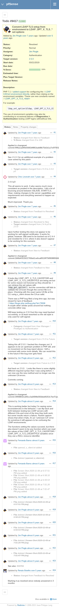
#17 (54, 463)
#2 (55, 152)
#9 (55, 273)
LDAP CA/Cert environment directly (27, 93)
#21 (54, 535)
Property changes (28, 127)
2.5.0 (31, 59)
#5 (55, 206)
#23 (54, 561)
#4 (55, 177)
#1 (55, 133)
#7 (55, 245)
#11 (54, 334)
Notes (15, 127)
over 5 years (36, 571)
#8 (55, 262)
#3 (55, 164)
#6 (55, 217)
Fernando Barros (25, 440)
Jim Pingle (17, 36)
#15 (54, 440)
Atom (54, 599)
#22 (54, 548)
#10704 (20, 566)
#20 (54, 522)
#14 (54, 401)
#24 (54, 570)
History (7, 127)
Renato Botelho (24, 571)
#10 (54, 321)
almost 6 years (33, 358)
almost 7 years (33, 334)
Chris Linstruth (24, 177)
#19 (54, 510)
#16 (54, 453)
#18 (54, 497)
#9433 (15, 157)
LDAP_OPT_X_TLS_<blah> (17, 98)
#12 (54, 358)
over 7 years (28, 36)
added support (19, 92)
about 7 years (33, 321)
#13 (54, 384)
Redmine (21, 605)
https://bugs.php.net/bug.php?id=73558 (27, 303)
